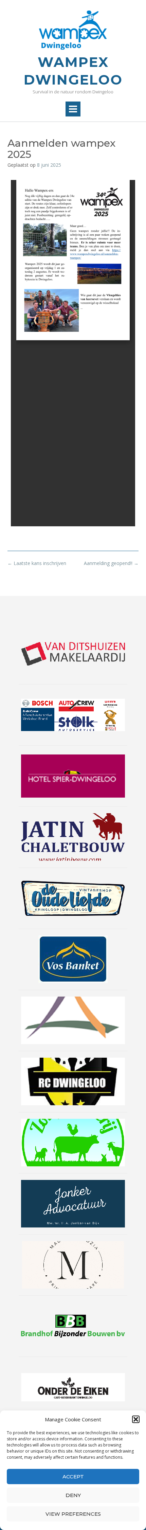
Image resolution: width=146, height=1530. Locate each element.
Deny (73, 1495)
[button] (135, 1419)
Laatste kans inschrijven (36, 563)
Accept (73, 1476)
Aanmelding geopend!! (111, 563)
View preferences (73, 1514)
